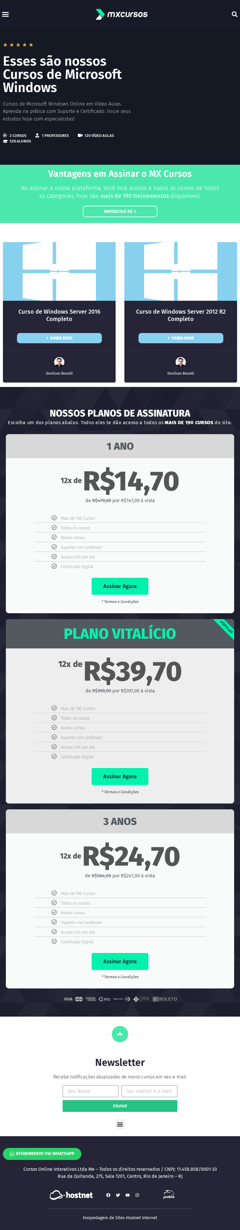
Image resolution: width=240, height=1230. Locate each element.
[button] (5, 14)
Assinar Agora (120, 586)
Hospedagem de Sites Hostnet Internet (120, 1217)
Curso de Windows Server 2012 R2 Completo (181, 315)
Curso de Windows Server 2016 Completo (59, 315)
